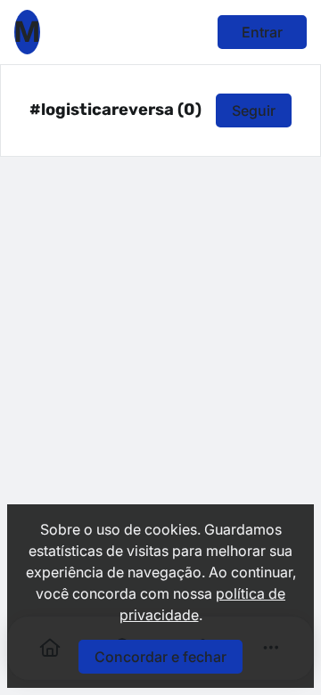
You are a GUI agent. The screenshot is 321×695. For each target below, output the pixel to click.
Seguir (254, 110)
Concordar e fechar (160, 657)
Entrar (262, 32)
